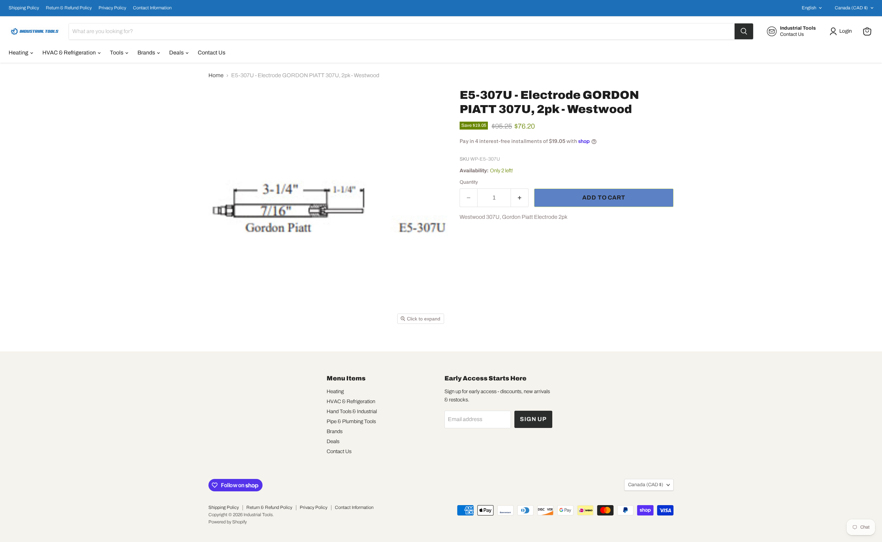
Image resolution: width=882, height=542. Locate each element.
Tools (117, 52)
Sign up (533, 419)
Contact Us (211, 52)
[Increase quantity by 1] (520, 197)
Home (216, 75)
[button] (842, 31)
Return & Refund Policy (69, 8)
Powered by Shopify (227, 522)
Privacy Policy (112, 8)
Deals (177, 52)
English (809, 8)
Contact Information (152, 8)
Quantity (469, 182)
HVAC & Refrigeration (69, 52)
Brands (146, 52)
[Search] (744, 31)
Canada (851, 8)
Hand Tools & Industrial (352, 411)
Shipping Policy (24, 8)
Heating (19, 52)
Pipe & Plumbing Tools (351, 421)
